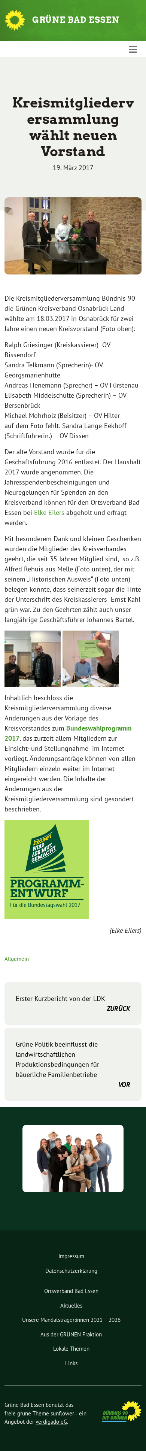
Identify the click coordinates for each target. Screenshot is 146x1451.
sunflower (62, 1413)
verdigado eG (51, 1421)
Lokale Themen (71, 1348)
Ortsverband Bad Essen (71, 1290)
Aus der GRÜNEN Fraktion (71, 1334)
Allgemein (16, 958)
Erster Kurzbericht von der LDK (73, 1003)
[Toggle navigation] (133, 49)
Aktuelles (71, 1305)
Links (71, 1363)
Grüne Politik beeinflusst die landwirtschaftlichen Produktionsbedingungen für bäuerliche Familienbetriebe (73, 1064)
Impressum (71, 1256)
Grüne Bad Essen (75, 20)
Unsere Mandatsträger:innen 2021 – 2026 (71, 1319)
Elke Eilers (49, 512)
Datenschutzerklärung (71, 1270)
